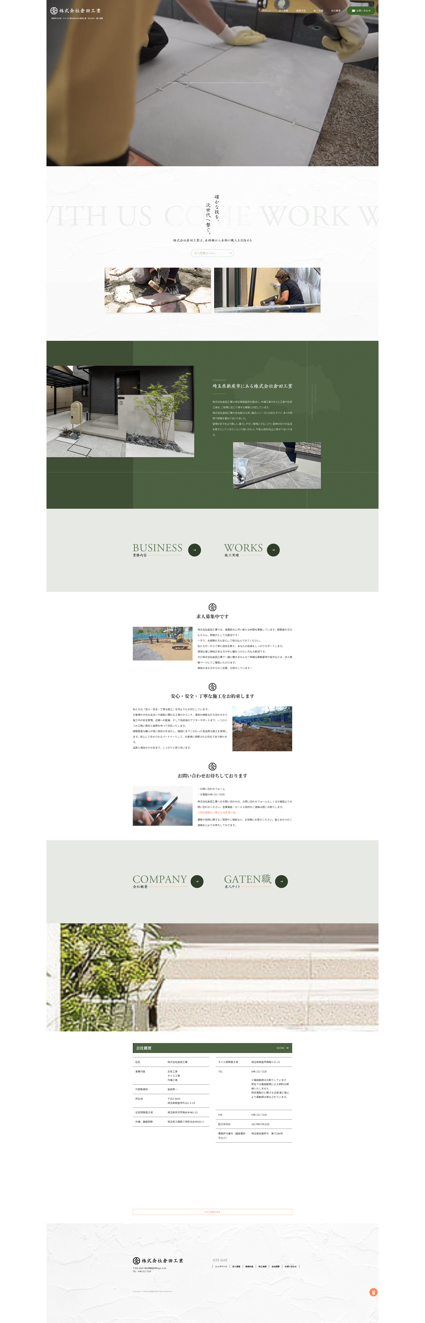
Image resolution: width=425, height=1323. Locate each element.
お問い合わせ (361, 11)
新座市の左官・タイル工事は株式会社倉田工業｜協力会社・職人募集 (77, 18)
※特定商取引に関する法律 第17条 (217, 812)
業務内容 (301, 11)
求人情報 (283, 11)
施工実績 (318, 11)
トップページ (265, 11)
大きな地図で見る (212, 1211)
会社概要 (337, 11)
